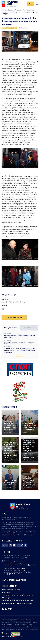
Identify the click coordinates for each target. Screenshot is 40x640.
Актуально (18, 10)
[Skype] (20, 302)
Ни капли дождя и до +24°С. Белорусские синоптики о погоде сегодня (19, 336)
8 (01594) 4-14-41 (21, 568)
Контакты (6, 552)
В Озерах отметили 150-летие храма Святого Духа (10, 482)
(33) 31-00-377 (11, 574)
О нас (4, 514)
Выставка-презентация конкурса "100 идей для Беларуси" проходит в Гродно (29, 480)
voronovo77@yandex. (27, 565)
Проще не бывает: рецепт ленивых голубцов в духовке (19, 343)
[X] (10, 302)
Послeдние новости (10, 328)
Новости (10, 10)
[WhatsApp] (17, 302)
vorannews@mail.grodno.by (12, 563)
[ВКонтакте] (3, 302)
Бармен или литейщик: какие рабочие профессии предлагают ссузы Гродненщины (10, 425)
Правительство (6, 592)
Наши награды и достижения (14, 579)
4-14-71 (24, 572)
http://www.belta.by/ (9, 295)
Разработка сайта (7, 636)
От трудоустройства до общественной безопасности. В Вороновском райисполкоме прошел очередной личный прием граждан (19, 350)
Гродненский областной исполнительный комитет (17, 600)
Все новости (20, 356)
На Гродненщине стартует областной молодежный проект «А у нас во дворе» (29, 426)
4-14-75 (22, 570)
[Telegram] (24, 302)
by (35, 565)
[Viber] (13, 302)
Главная (4, 10)
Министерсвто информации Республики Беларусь (17, 595)
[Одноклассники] (6, 302)
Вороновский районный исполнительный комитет (17, 603)
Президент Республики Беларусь (12, 589)
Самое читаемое (29, 328)
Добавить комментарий (15, 317)
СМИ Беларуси (6, 598)
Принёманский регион (29, 10)
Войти (30, 4)
